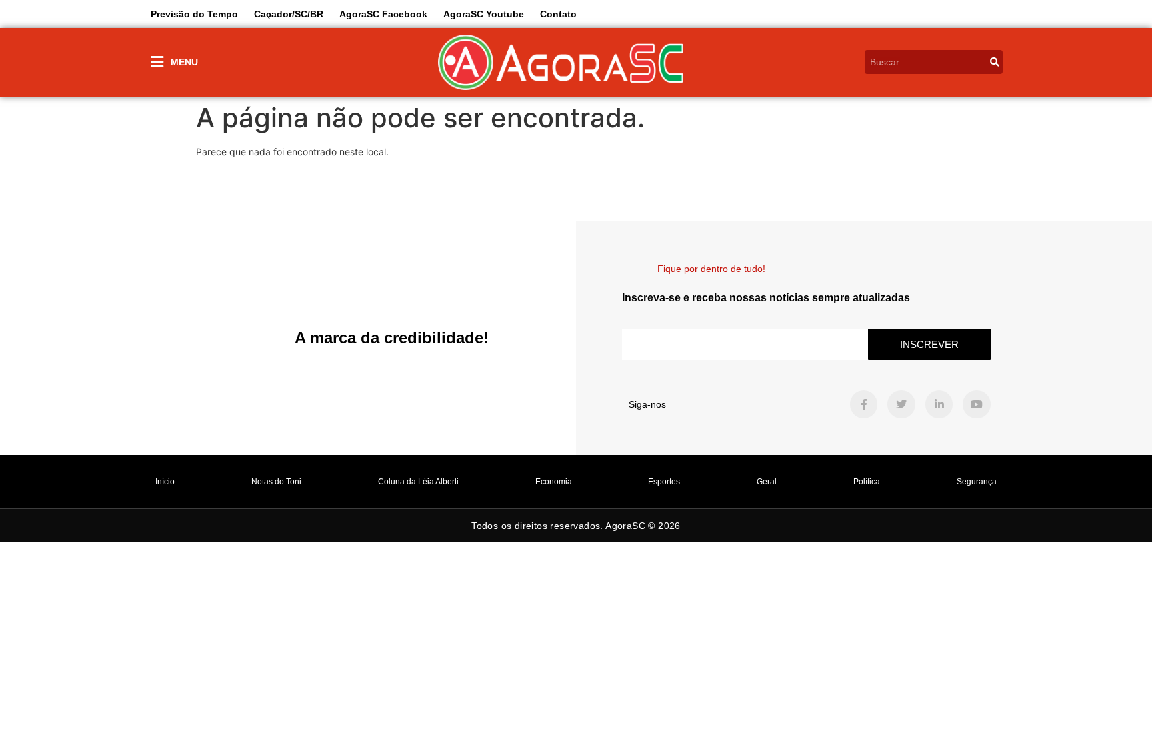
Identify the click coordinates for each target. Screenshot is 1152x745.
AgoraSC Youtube (483, 14)
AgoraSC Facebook (383, 14)
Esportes (664, 481)
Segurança (977, 481)
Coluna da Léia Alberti (418, 481)
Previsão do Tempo (194, 14)
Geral (767, 481)
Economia (553, 481)
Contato (558, 14)
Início (165, 481)
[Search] (995, 62)
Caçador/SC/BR (288, 14)
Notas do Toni (276, 481)
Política (866, 481)
